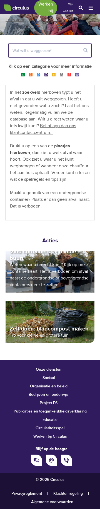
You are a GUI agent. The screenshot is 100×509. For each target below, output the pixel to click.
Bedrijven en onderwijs (49, 394)
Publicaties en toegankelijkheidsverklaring (50, 411)
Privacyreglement (26, 493)
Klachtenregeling (68, 493)
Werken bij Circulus (50, 436)
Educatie (50, 419)
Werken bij (45, 8)
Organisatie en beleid (49, 386)
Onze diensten (48, 369)
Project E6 (49, 403)
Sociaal (48, 377)
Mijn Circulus (68, 8)
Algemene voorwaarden (52, 502)
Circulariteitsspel (50, 428)
